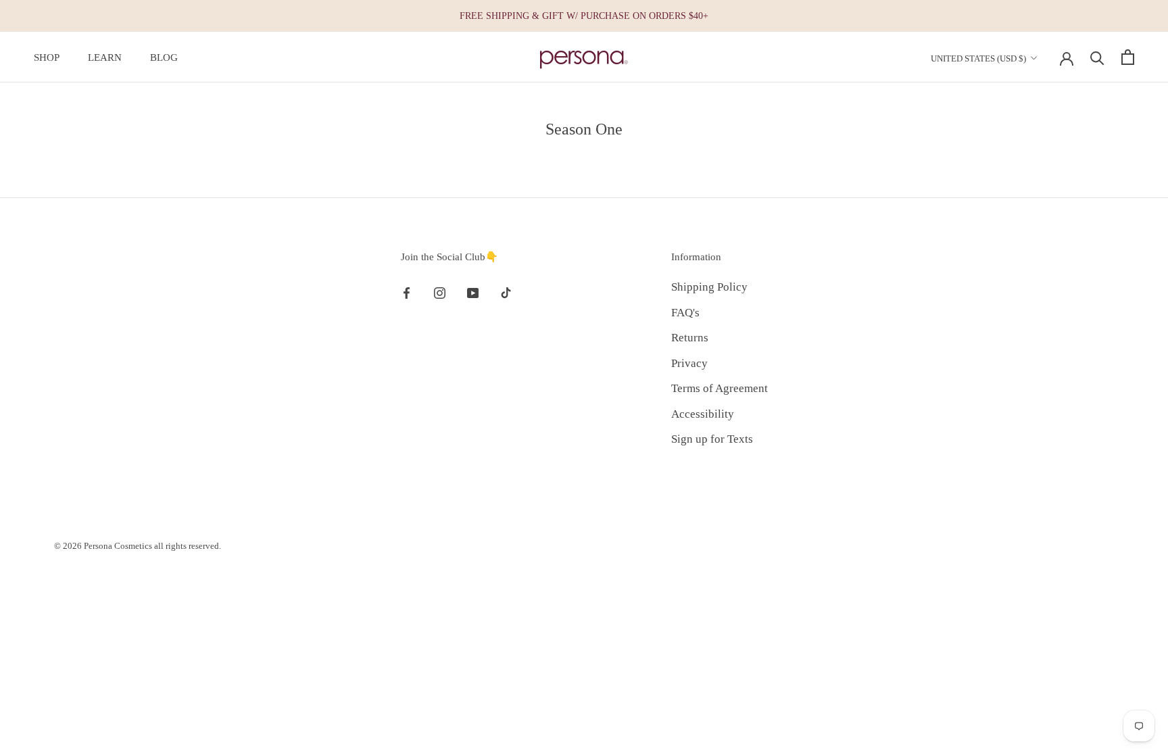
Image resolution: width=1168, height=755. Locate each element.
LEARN (105, 57)
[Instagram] (439, 292)
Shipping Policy (709, 287)
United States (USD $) (978, 58)
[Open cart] (1127, 57)
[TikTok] (506, 292)
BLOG (164, 57)
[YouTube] (473, 292)
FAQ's (685, 312)
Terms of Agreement (719, 388)
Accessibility (702, 414)
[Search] (1097, 57)
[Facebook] (406, 292)
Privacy (689, 363)
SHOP (46, 57)
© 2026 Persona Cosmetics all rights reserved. (137, 546)
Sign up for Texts (712, 439)
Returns (689, 337)
